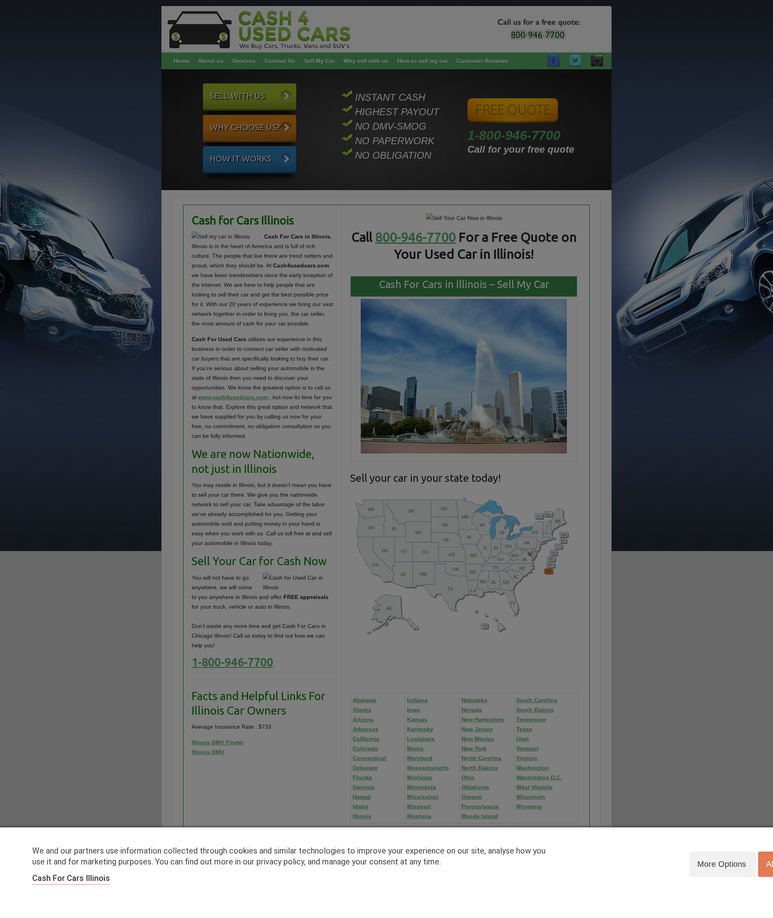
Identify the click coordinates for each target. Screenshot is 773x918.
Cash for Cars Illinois (71, 878)
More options (721, 864)
